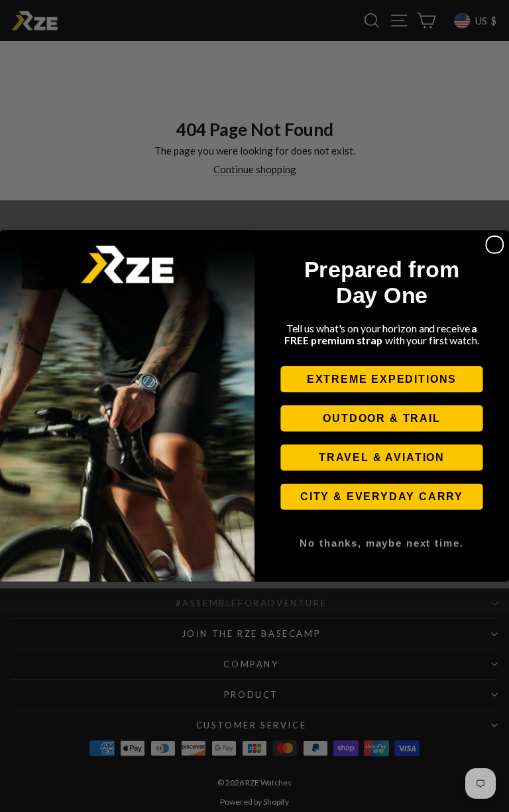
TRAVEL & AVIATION (382, 457)
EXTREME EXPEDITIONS (382, 379)
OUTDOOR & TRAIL (381, 418)
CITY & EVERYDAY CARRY (381, 496)
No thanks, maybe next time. (381, 542)
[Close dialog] (495, 245)
